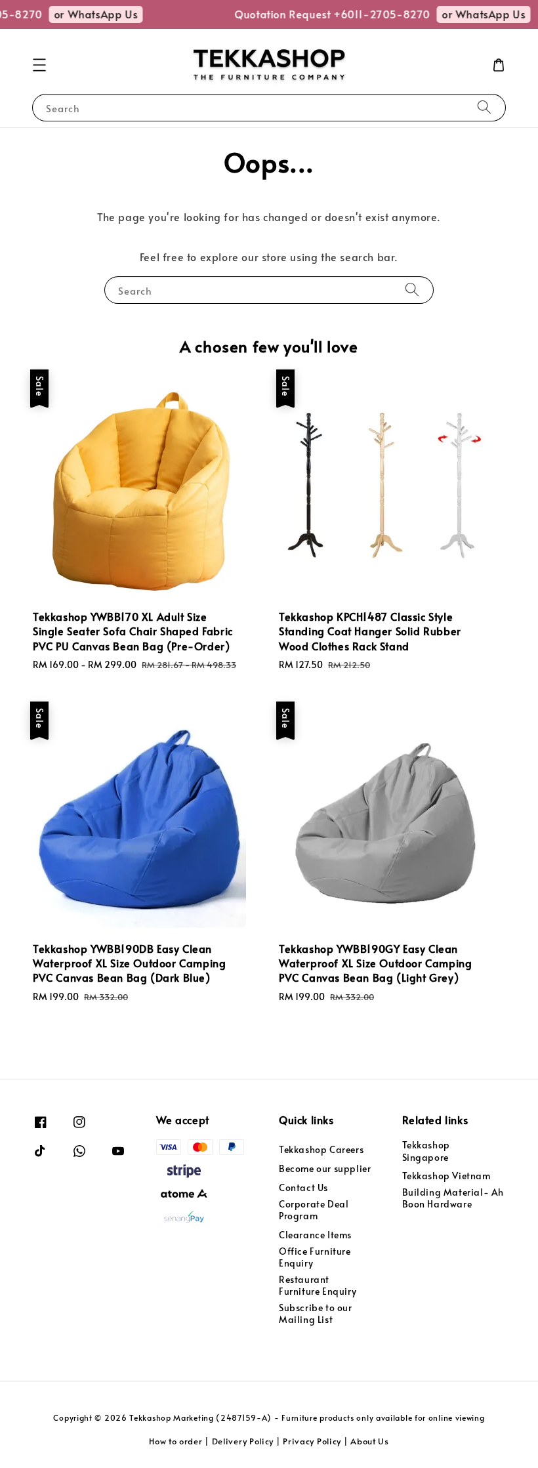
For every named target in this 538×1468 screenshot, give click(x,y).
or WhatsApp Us (89, 14)
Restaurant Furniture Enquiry (317, 1285)
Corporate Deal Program (313, 1210)
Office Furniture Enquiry (315, 1257)
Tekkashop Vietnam (446, 1175)
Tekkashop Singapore (426, 1151)
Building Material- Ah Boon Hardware (453, 1198)
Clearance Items (315, 1234)
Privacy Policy (312, 1441)
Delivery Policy (243, 1441)
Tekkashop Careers (321, 1150)
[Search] (484, 107)
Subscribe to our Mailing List (315, 1313)
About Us (369, 1441)
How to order (175, 1441)
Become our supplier (325, 1168)
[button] (39, 65)
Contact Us (303, 1187)
